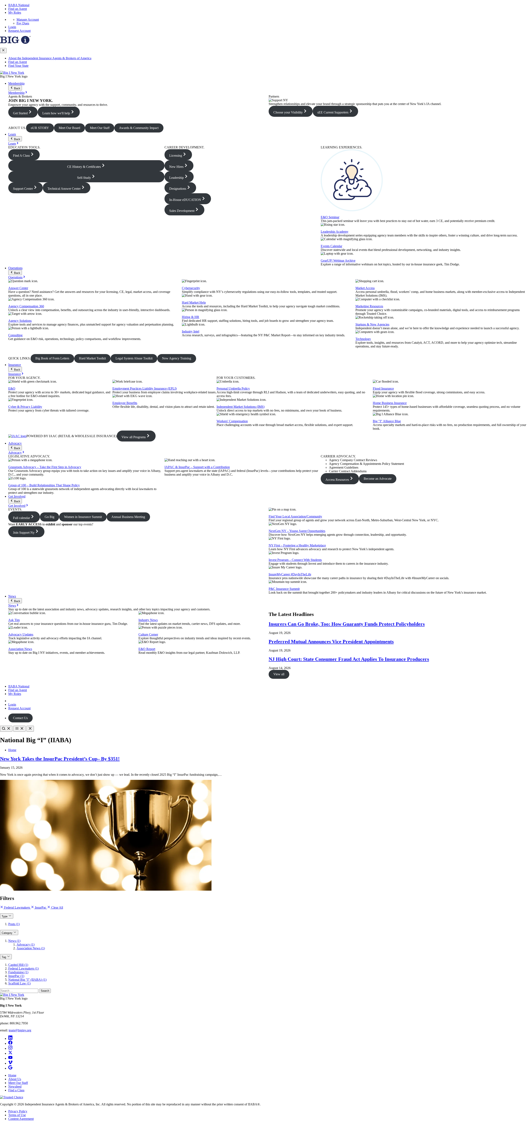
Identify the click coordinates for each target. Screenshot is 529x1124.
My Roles (14, 12)
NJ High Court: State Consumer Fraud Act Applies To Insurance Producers (349, 659)
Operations (15, 268)
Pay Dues (23, 23)
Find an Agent (17, 9)
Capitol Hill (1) (18, 964)
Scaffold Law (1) (19, 983)
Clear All (56, 907)
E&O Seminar (330, 217)
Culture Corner (148, 634)
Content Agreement (21, 1118)
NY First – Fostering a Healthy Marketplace (297, 545)
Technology (363, 339)
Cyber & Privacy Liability (25, 406)
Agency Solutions (20, 320)
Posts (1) (14, 924)
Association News (20, 649)
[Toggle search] (6, 729)
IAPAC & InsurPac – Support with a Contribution (197, 467)
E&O (11, 388)
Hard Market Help (194, 302)
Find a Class (16, 1090)
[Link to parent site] (15, 42)
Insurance (14, 364)
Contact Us (20, 718)
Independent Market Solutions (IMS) (240, 406)
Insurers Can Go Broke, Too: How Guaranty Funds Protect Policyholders (347, 624)
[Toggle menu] (19, 729)
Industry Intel (190, 331)
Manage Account (28, 19)
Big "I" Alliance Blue (387, 421)
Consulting (15, 335)
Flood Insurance (383, 388)
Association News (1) (31, 948)
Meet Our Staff (18, 1083)
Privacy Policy (17, 1111)
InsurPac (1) (16, 976)
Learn (12, 134)
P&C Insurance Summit (284, 589)
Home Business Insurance (390, 403)
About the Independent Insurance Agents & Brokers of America (49, 58)
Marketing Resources (369, 306)
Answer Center (18, 288)
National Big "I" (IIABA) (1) (27, 979)
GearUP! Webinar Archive (338, 260)
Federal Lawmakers (17, 907)
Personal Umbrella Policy (233, 388)
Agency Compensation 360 (26, 306)
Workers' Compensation (232, 421)
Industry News (148, 620)
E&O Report (146, 649)
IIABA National (18, 5)
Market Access (365, 288)
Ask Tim (14, 620)
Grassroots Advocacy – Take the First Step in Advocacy (44, 467)
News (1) (14, 941)
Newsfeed (14, 1086)
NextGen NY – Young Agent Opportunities (297, 531)
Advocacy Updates (20, 634)
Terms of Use (17, 1115)
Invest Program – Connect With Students (295, 560)
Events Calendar (331, 246)
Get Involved (16, 496)
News (12, 596)
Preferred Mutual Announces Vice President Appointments (331, 641)
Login (12, 27)
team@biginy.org (20, 1030)
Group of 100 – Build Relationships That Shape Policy (44, 485)
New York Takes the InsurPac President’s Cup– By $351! (60, 758)
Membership (16, 83)
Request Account (19, 30)
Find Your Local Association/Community (295, 516)
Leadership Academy (334, 231)
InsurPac (40, 907)
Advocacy (15, 443)
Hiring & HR (190, 317)
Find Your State (18, 65)
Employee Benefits (124, 403)
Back (16, 88)
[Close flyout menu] (3, 50)
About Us (14, 1079)
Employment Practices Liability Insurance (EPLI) (144, 388)
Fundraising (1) (18, 972)
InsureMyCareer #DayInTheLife (290, 574)
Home (12, 750)
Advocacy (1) (26, 944)
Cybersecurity (191, 288)
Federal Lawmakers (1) (23, 968)
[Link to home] (12, 72)
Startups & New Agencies (372, 324)
